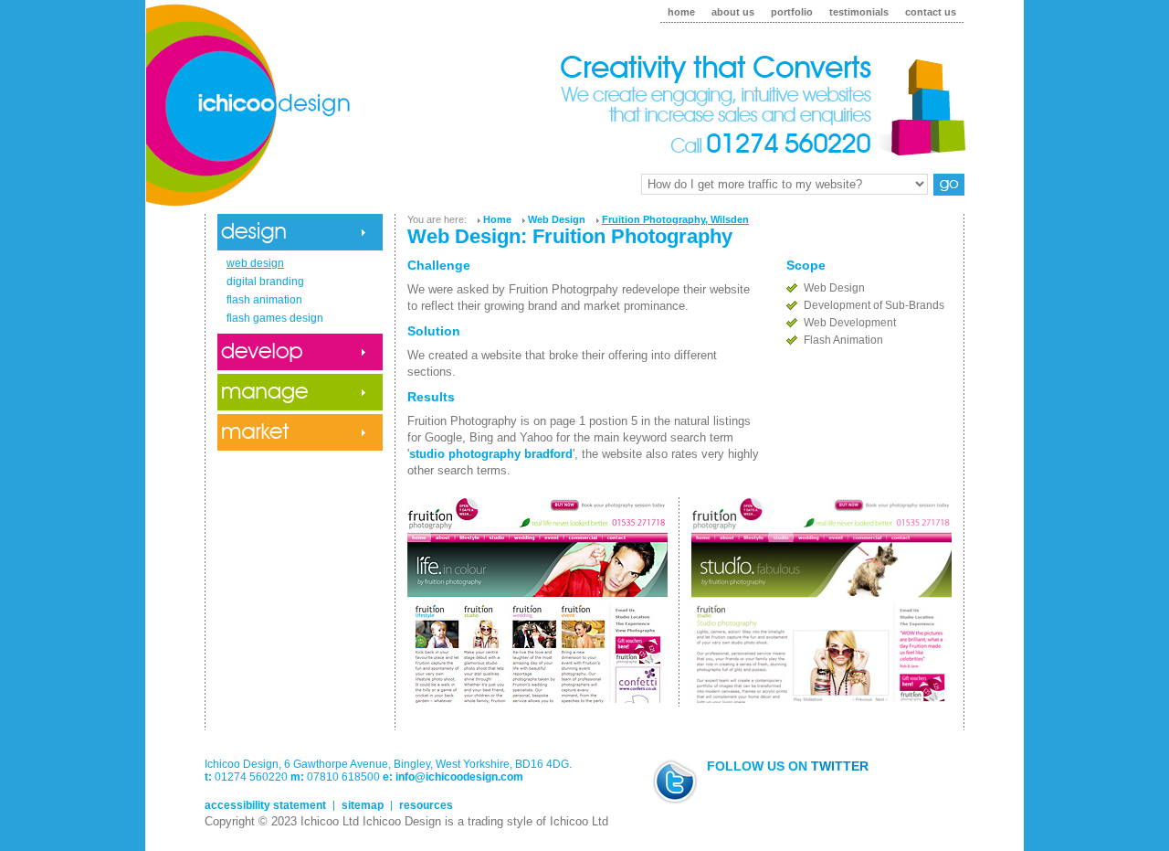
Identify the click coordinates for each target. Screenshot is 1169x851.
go (948, 185)
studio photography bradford (491, 454)
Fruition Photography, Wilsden (675, 219)
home (681, 11)
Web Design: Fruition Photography (569, 236)
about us (732, 11)
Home (497, 219)
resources (426, 805)
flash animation (264, 299)
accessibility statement (265, 805)
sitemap (363, 805)
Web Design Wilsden (584, 114)
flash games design (274, 318)
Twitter (840, 766)
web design (255, 263)
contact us (930, 11)
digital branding (265, 281)
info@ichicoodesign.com (459, 777)
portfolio (792, 11)
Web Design (556, 219)
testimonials (859, 11)
